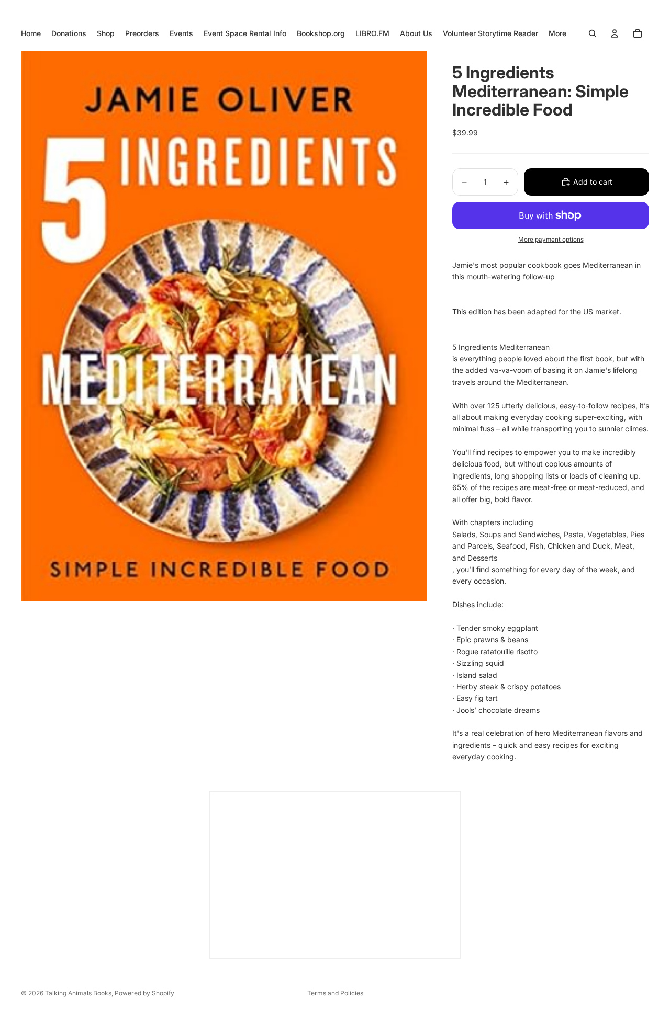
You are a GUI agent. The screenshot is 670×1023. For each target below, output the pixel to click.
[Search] (592, 33)
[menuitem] (557, 33)
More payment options (551, 239)
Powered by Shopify (144, 993)
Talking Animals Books (78, 993)
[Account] (614, 33)
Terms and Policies (335, 993)
